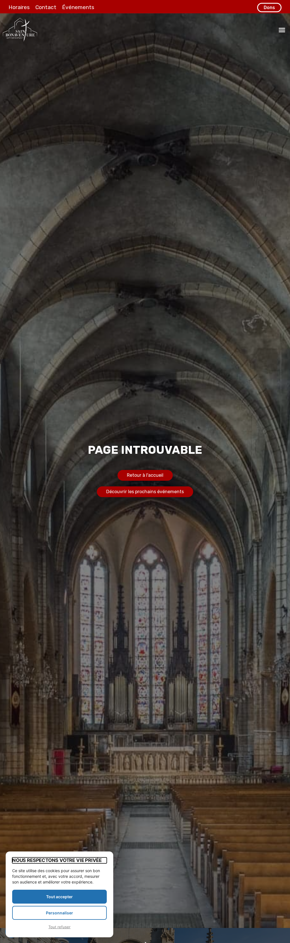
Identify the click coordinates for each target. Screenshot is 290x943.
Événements (78, 7)
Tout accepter (59, 896)
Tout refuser (59, 927)
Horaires (19, 7)
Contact (45, 7)
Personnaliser (59, 912)
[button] (282, 29)
